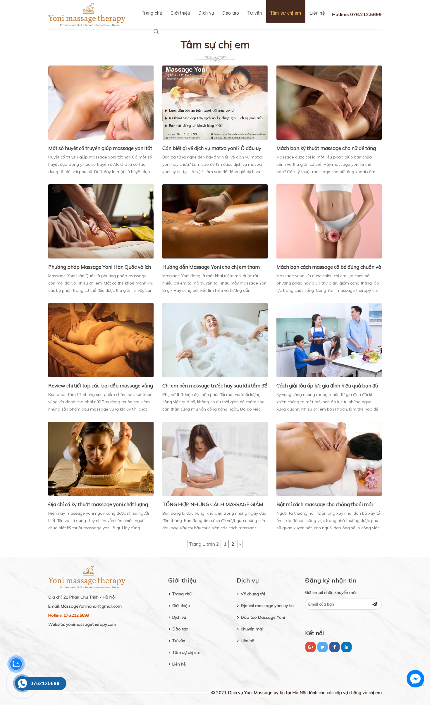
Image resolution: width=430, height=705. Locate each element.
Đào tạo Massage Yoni (263, 617)
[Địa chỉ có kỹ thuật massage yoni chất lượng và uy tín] (101, 458)
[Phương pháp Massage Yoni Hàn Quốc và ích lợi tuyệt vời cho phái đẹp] (101, 221)
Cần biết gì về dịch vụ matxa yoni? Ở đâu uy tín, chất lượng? (211, 148)
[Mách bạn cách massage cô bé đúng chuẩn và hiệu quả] (329, 221)
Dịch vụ (206, 13)
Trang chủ (152, 13)
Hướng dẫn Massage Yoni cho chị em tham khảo (211, 267)
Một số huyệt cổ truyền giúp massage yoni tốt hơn (100, 148)
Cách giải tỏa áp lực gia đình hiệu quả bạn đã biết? (327, 385)
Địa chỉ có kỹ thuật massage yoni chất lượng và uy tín (98, 504)
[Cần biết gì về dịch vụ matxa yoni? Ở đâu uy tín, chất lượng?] (215, 102)
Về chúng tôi (253, 594)
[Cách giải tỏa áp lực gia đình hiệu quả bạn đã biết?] (329, 339)
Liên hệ (317, 13)
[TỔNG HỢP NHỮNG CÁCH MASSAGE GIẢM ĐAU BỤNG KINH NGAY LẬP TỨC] (215, 458)
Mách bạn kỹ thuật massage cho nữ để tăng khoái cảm (326, 148)
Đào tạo (230, 13)
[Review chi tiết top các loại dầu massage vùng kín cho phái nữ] (101, 339)
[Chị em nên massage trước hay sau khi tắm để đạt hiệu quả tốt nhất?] (215, 339)
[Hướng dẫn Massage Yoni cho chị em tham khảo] (215, 221)
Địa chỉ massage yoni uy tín (267, 605)
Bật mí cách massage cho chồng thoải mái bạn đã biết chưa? (324, 504)
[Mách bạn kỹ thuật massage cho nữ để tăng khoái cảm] (329, 102)
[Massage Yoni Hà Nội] (88, 14)
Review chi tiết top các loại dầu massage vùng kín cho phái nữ (100, 385)
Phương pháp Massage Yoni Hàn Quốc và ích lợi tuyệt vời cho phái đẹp (99, 267)
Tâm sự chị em (285, 13)
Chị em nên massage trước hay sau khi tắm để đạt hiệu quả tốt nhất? (214, 385)
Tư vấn (254, 13)
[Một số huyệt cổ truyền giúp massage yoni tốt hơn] (101, 102)
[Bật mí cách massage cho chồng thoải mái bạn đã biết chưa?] (329, 458)
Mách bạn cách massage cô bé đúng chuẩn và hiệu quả (328, 267)
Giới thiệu (180, 13)
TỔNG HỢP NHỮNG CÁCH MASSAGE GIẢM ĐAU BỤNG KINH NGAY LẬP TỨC (212, 504)
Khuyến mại (252, 629)
